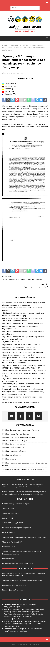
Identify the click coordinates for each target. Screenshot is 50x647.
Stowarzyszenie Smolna (10, 513)
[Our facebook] (20, 416)
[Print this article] (25, 100)
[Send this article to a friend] (21, 100)
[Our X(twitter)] (29, 416)
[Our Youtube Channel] (11, 416)
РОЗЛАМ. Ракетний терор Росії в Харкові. (18, 437)
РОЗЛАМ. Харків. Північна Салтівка (16, 434)
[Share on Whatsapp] (29, 100)
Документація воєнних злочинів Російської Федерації (23, 469)
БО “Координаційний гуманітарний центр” (18, 563)
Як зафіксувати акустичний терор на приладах (20, 402)
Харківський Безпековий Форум (14, 585)
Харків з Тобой (7, 518)
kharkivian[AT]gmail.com (30, 612)
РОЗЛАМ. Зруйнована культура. (14, 440)
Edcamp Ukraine (8, 559)
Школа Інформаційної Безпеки (13, 590)
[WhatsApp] (38, 416)
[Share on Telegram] (37, 100)
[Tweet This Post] (8, 100)
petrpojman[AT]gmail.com (13, 619)
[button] (46, 2)
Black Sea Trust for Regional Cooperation (16, 528)
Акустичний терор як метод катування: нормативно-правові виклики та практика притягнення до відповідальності (23, 326)
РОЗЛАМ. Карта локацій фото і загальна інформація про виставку (24, 464)
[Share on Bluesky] (41, 100)
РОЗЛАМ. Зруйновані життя (13, 447)
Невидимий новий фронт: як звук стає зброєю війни (22, 389)
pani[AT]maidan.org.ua (12, 607)
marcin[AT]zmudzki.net (12, 626)
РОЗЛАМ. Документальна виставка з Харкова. (20, 430)
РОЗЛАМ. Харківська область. (14, 451)
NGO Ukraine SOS (8, 532)
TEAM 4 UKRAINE (8, 508)
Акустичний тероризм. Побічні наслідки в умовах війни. (24, 365)
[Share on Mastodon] (33, 100)
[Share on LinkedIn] (12, 100)
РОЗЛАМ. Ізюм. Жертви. (11, 455)
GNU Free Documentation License (31, 487)
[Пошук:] (25, 8)
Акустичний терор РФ (10, 342)
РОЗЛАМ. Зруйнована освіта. (13, 444)
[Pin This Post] (17, 100)
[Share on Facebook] (4, 100)
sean (21, 73)
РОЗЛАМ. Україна (9, 459)
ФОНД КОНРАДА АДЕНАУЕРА (12, 523)
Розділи (14, 45)
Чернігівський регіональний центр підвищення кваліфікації (24, 537)
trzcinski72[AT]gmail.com (19, 631)
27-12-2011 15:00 (10, 73)
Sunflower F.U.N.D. (8, 547)
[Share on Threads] (45, 100)
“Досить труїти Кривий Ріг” (12, 542)
